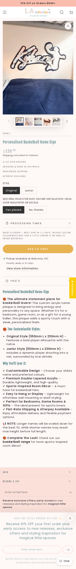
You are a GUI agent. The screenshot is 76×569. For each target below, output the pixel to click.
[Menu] (5, 12)
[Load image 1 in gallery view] (19, 121)
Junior (29, 190)
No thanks (36, 210)
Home (6, 133)
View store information (22, 268)
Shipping (8, 155)
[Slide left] (9, 122)
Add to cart (38, 249)
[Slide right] (67, 122)
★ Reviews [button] (73, 287)
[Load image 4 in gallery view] (38, 121)
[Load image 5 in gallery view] (47, 121)
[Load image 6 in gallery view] (56, 121)
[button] (61, 12)
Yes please (13, 210)
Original (11, 190)
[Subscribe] (71, 493)
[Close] (70, 518)
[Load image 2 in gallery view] (29, 121)
